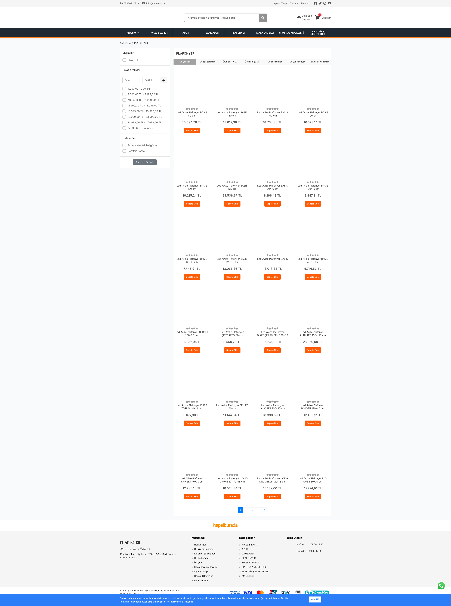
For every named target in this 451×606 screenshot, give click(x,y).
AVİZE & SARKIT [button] (159, 32)
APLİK (245, 549)
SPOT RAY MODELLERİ (254, 567)
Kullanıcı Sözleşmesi (205, 553)
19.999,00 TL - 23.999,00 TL (145, 116)
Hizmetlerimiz (201, 558)
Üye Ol (306, 19)
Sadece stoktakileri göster (143, 145)
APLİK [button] (186, 32)
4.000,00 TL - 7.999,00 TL (143, 94)
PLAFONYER (249, 558)
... (258, 510)
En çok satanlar (207, 61)
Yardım (294, 3)
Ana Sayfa (133, 32)
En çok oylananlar (320, 61)
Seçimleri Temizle (144, 162)
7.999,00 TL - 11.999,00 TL (143, 99)
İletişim (305, 3)
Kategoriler (247, 537)
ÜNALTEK (133, 59)
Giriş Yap (307, 15)
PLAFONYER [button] (238, 32)
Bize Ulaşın (294, 537)
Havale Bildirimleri (203, 576)
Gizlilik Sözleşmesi (204, 549)
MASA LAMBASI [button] (265, 32)
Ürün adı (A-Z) (230, 61)
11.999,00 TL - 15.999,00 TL (144, 105)
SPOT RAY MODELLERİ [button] (291, 32)
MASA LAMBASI (250, 562)
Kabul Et (315, 599)
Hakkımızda (200, 544)
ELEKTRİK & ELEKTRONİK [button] (318, 32)
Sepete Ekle (192, 130)
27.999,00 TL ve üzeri (140, 128)
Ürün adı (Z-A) (252, 61)
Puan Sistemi (201, 580)
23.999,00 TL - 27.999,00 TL (145, 122)
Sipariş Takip (280, 3)
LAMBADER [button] (212, 32)
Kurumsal (198, 537)
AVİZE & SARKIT (250, 544)
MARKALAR (248, 576)
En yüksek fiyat (297, 61)
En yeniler (185, 61)
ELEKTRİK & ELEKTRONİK (255, 571)
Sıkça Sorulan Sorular (205, 567)
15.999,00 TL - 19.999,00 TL (145, 111)
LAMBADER (248, 553)
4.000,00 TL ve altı (139, 88)
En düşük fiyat (275, 61)
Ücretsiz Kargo (136, 150)
